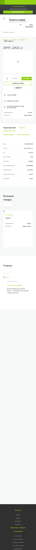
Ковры (18, 514)
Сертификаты (18, 549)
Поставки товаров (18, 545)
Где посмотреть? (23, 134)
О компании (18, 531)
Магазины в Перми (18, 528)
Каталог (18, 510)
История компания (18, 542)
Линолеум (18, 521)
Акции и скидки (18, 539)
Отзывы (22, 128)
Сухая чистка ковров (14, 285)
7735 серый (9, 215)
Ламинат (18, 518)
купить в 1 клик (18, 83)
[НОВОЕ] (18, 211)
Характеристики (9, 128)
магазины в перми (18, 6)
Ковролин (18, 524)
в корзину (26, 78)
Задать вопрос (8, 134)
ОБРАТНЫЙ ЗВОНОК (18, 12)
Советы (7, 265)
